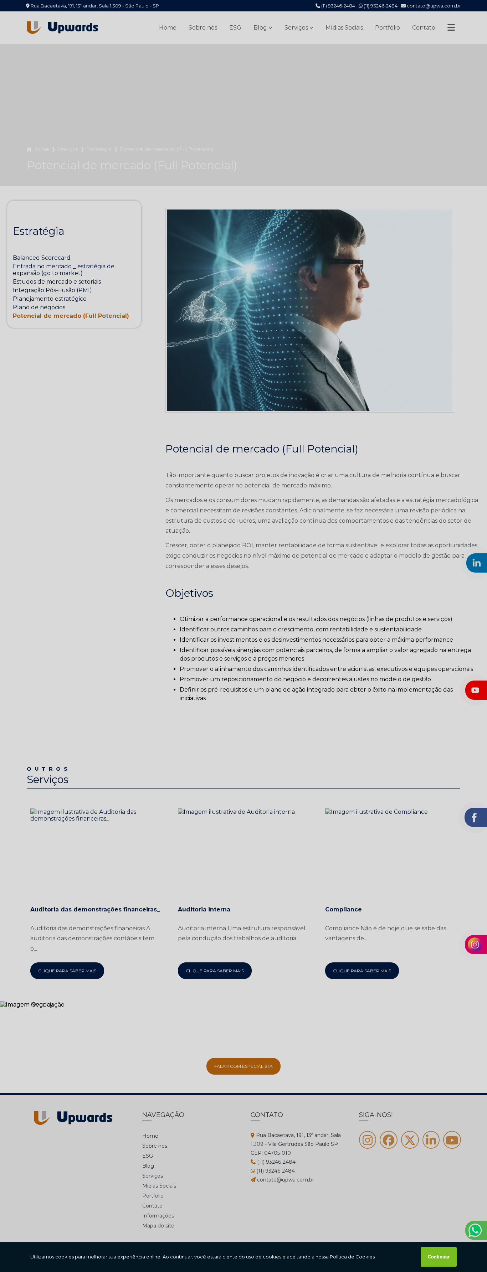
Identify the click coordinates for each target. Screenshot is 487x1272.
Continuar (439, 1257)
